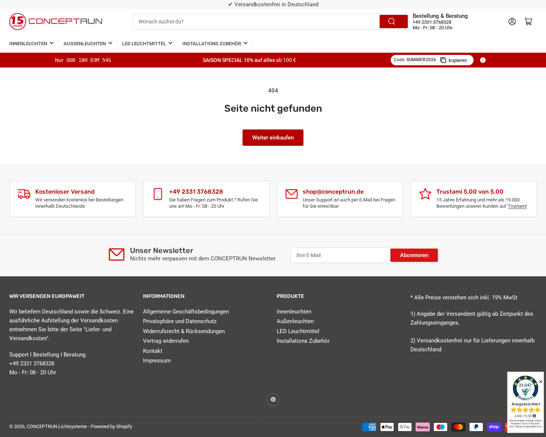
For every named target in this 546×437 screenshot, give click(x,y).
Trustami (517, 206)
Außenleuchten (85, 43)
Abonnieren (414, 255)
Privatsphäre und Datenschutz (180, 321)
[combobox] (271, 21)
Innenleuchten (28, 43)
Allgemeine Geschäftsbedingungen (186, 311)
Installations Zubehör (211, 43)
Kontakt (152, 351)
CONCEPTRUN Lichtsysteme (57, 426)
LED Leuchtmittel (144, 43)
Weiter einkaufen (273, 137)
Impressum (157, 360)
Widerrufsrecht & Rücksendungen (184, 331)
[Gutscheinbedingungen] (482, 60)
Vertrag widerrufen (166, 341)
